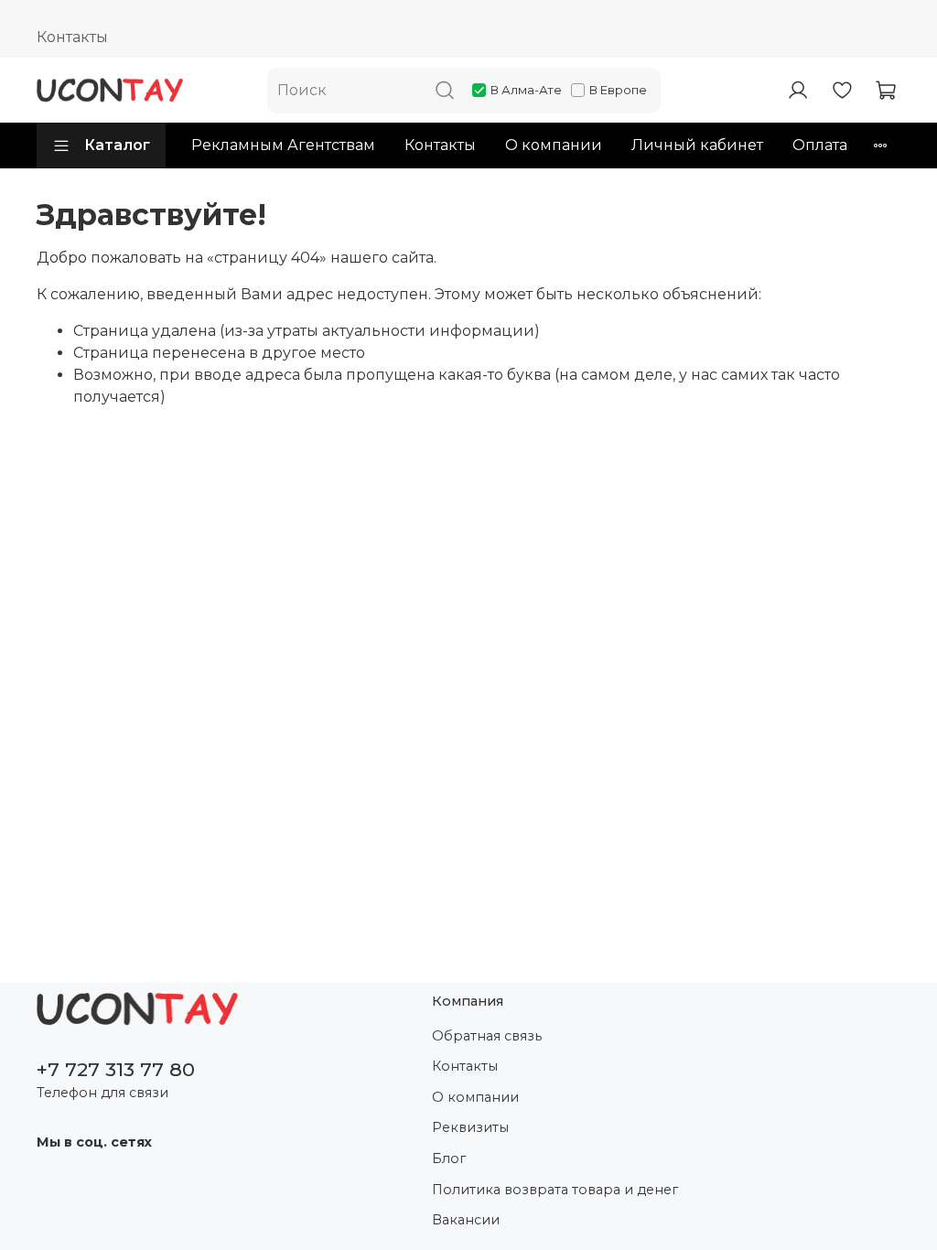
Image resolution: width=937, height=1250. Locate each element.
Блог (449, 1158)
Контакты (72, 37)
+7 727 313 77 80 (116, 1069)
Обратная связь (487, 1036)
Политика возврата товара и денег (555, 1189)
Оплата (819, 145)
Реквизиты (470, 1127)
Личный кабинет (697, 145)
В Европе (618, 89)
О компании (553, 145)
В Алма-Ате (526, 89)
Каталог (117, 145)
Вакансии (466, 1220)
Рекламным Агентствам (283, 145)
